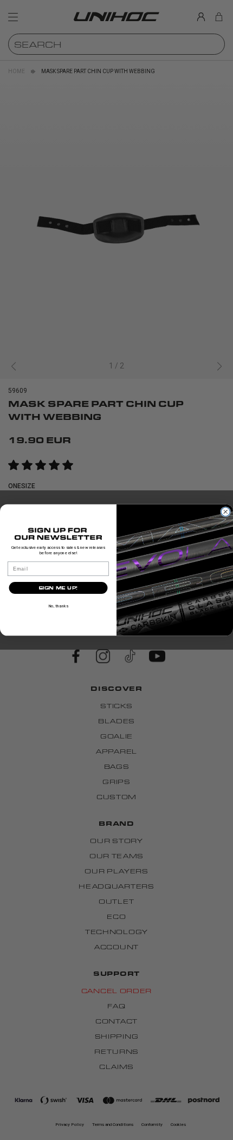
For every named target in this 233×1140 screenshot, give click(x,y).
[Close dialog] (225, 511)
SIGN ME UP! (58, 588)
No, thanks (58, 606)
